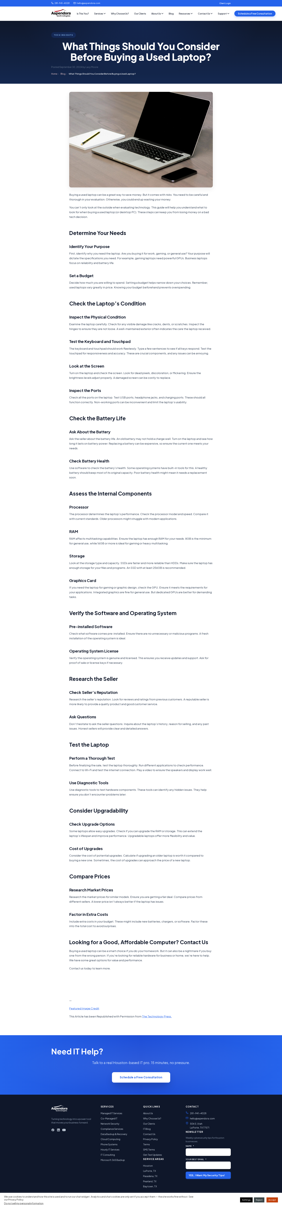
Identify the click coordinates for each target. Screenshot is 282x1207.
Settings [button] (246, 1200)
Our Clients (140, 13)
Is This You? (83, 13)
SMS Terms (149, 1149)
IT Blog (147, 1128)
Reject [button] (259, 1200)
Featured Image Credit (84, 1008)
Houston (148, 1165)
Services (98, 13)
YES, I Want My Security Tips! (207, 1175)
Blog (171, 13)
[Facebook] (53, 1130)
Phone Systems (109, 1144)
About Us (156, 13)
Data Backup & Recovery (114, 1134)
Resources (184, 13)
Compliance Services (112, 1128)
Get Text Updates (152, 1154)
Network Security (110, 1123)
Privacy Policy (150, 1139)
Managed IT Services (111, 1113)
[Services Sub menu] (104, 13)
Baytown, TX (150, 1186)
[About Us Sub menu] (162, 13)
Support (222, 13)
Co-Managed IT (109, 1118)
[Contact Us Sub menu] (211, 13)
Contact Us (204, 13)
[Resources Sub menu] (191, 13)
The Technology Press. (157, 1016)
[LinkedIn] (58, 1130)
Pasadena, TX (150, 1176)
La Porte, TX (149, 1170)
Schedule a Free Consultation (255, 13)
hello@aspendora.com (88, 3)
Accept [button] (272, 1200)
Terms (146, 1144)
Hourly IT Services (110, 1149)
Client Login (225, 3)
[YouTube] (64, 1130)
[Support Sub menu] (228, 13)
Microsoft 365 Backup (113, 1159)
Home (54, 73)
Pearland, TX (149, 1181)
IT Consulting (108, 1154)
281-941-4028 (62, 3)
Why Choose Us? (120, 13)
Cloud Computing (110, 1139)
